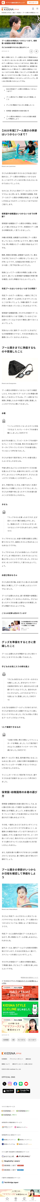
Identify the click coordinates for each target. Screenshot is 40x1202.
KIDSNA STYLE (6, 12)
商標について (6, 1064)
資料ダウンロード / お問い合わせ (22, 1064)
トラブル (27, 628)
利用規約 (4, 1059)
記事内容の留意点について (30, 977)
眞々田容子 (24, 629)
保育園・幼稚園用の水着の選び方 (17, 111)
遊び (14, 12)
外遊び (19, 12)
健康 (22, 628)
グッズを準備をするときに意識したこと (20, 105)
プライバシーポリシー (16, 1059)
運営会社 (28, 1059)
